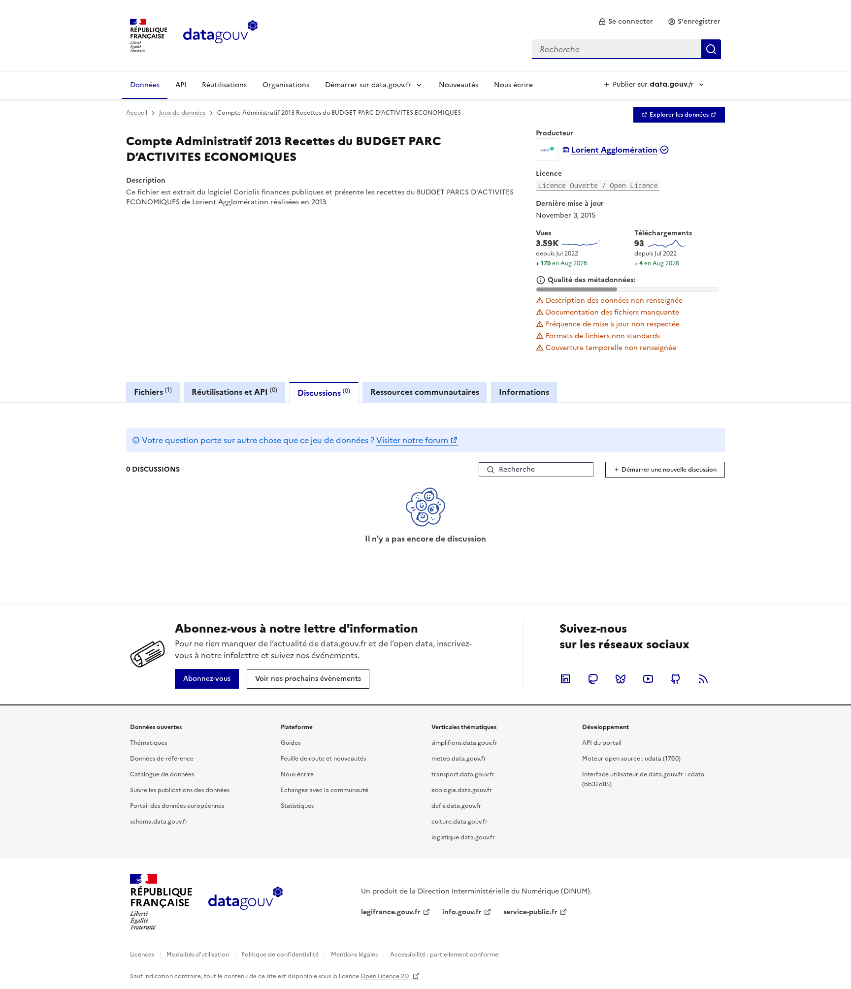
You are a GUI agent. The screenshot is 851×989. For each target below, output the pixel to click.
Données (145, 85)
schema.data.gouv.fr (159, 821)
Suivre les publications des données (179, 790)
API (180, 85)
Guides (290, 742)
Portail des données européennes (177, 805)
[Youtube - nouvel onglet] (648, 679)
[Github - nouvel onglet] (676, 679)
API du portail (602, 742)
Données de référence (162, 758)
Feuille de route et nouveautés (323, 758)
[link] (625, 22)
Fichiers (153, 391)
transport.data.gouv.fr (462, 774)
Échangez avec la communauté (324, 790)
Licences (142, 954)
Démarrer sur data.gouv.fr (368, 85)
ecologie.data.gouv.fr (461, 790)
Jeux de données (182, 112)
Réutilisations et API (234, 391)
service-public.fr (530, 912)
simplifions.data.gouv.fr (464, 742)
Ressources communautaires (424, 392)
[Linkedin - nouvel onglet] (565, 679)
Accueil (136, 112)
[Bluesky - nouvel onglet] (620, 679)
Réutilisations (224, 85)
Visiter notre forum (412, 440)
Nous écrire (513, 85)
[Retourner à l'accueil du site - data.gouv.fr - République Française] (245, 902)
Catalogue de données (162, 774)
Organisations (285, 85)
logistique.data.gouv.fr (463, 837)
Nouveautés (458, 85)
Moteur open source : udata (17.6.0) (631, 758)
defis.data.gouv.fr (456, 805)
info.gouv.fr (462, 912)
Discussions (323, 392)
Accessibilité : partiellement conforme (444, 954)
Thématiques (148, 742)
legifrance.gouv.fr (391, 912)
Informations (524, 392)
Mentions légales (354, 954)
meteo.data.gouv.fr (458, 758)
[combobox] (626, 49)
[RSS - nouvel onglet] (703, 679)
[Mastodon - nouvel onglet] (593, 679)
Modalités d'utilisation (197, 954)
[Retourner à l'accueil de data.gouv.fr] (220, 34)
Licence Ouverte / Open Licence (598, 185)
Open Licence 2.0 (385, 976)
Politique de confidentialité (280, 954)
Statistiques (297, 805)
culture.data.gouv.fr (459, 821)
